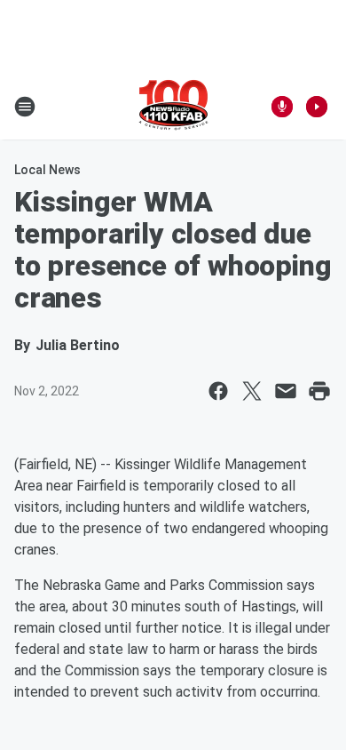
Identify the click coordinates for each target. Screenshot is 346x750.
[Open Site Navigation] (24, 106)
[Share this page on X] (252, 391)
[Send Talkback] (282, 106)
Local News (47, 170)
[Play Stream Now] (316, 106)
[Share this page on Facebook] (218, 391)
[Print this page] (319, 391)
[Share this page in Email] (285, 391)
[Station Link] (173, 106)
